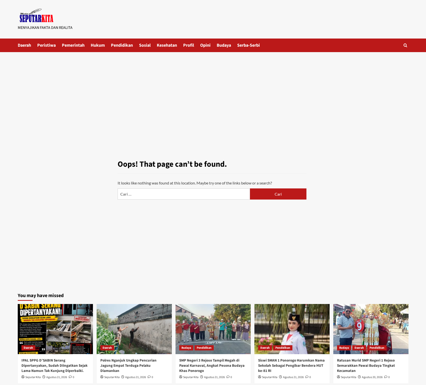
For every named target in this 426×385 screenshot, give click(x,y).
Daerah (24, 45)
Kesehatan (167, 45)
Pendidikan (122, 45)
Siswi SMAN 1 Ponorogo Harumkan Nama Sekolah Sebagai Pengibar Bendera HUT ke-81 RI (291, 365)
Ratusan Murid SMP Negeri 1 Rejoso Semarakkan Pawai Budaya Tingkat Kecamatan (366, 365)
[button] (405, 45)
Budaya (224, 45)
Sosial (145, 45)
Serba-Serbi (248, 45)
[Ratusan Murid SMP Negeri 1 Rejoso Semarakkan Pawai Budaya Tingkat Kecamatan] (370, 329)
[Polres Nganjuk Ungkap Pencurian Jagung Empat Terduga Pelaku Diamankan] (134, 329)
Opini (205, 45)
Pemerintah (73, 45)
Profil (188, 45)
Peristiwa (46, 45)
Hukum (98, 45)
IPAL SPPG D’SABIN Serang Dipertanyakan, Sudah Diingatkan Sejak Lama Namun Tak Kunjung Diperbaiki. (54, 365)
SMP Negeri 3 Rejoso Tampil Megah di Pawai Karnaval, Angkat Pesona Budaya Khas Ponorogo (212, 365)
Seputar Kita (33, 377)
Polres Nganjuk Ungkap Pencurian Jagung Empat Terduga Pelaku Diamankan (128, 365)
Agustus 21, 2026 (56, 377)
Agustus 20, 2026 (372, 377)
